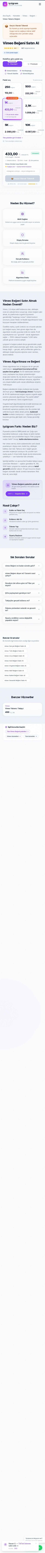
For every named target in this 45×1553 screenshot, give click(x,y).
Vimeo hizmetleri (13, 736)
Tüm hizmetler (30, 736)
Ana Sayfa (6, 16)
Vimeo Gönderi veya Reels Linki (16, 164)
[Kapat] (36, 1543)
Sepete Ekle (16, 494)
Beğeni (32, 16)
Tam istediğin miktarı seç (13, 141)
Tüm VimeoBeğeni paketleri (16, 731)
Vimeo (24, 16)
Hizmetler (16, 16)
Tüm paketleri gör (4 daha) (12, 138)
